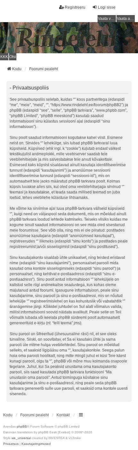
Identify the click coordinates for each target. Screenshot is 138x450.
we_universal (21, 438)
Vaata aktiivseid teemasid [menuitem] (126, 18)
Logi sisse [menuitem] (107, 7)
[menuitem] (11, 444)
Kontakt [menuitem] (63, 415)
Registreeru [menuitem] (75, 7)
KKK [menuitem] (4, 57)
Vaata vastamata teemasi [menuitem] (107, 18)
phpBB (22, 426)
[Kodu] (69, 37)
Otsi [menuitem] (12, 57)
